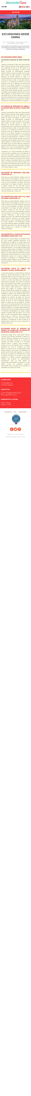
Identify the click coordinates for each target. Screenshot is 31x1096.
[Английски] (20, 7)
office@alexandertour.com (13, 393)
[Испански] (23, 7)
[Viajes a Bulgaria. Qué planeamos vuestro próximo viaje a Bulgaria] (16, 3)
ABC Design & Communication (18, 436)
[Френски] (28, 7)
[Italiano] (25, 7)
